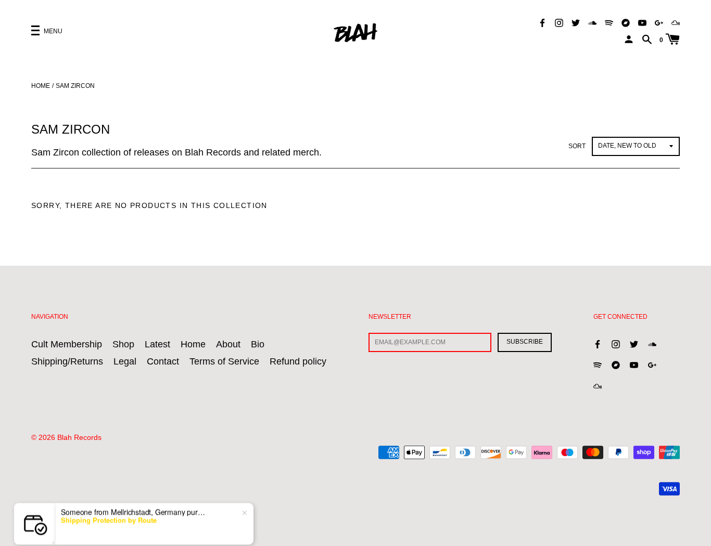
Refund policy (298, 361)
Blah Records (79, 437)
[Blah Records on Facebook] (542, 22)
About (228, 344)
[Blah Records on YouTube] (642, 22)
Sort (577, 146)
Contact (163, 361)
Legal (124, 361)
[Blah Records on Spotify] (609, 22)
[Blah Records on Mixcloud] (675, 22)
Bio (257, 344)
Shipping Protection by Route (109, 513)
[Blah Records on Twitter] (576, 22)
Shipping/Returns (67, 361)
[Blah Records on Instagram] (559, 22)
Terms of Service (224, 361)
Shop (123, 344)
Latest (157, 344)
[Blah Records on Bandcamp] (625, 22)
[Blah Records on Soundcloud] (592, 22)
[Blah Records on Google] (659, 22)
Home (40, 85)
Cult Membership (66, 344)
